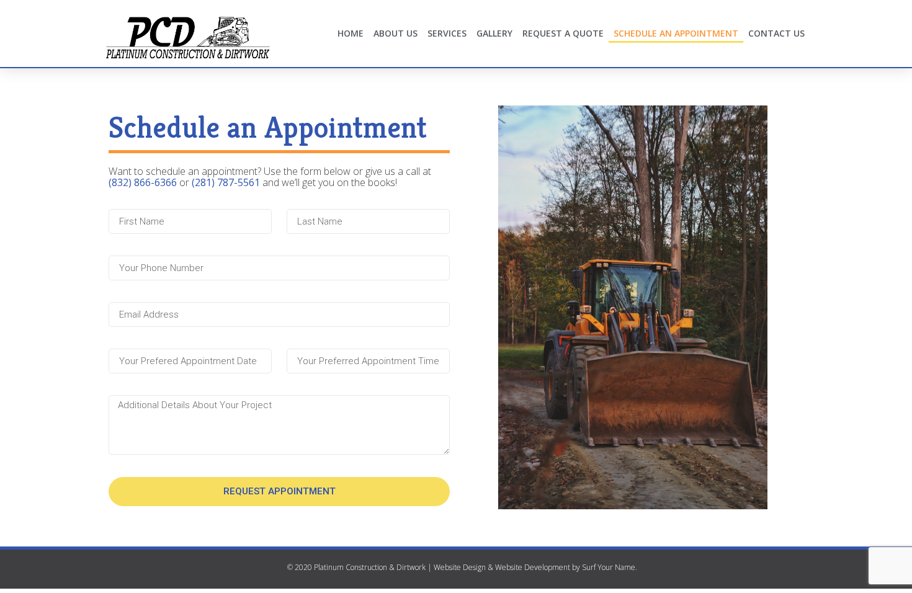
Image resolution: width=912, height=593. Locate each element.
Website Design (460, 567)
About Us (395, 33)
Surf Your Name (608, 567)
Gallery (494, 33)
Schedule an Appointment (676, 33)
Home (351, 33)
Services (447, 33)
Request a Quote (563, 33)
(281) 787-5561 (226, 182)
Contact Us (776, 33)
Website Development (532, 567)
